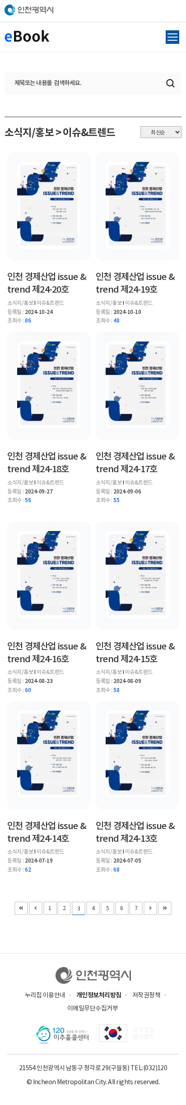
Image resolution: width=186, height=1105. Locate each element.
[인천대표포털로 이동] (93, 10)
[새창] (62, 1035)
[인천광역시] (93, 975)
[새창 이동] (126, 1035)
